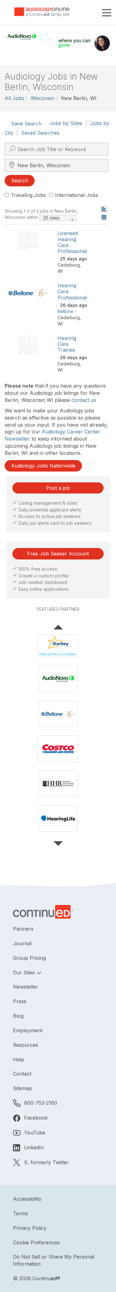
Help (18, 1059)
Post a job (58, 488)
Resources (25, 1045)
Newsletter (25, 987)
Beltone (65, 311)
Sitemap (22, 1088)
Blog (18, 1016)
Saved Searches (40, 133)
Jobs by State (65, 123)
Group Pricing (29, 958)
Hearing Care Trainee (67, 344)
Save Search (26, 123)
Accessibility (27, 1199)
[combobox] (57, 218)
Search (19, 180)
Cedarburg (69, 265)
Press (19, 1001)
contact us (83, 400)
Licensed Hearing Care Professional (72, 242)
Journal (22, 943)
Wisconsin (42, 98)
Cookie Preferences (36, 1242)
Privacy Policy (29, 1228)
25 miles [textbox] (51, 217)
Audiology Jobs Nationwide (43, 466)
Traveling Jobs (28, 195)
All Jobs (14, 98)
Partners (23, 929)
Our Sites (24, 972)
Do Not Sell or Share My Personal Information (53, 1260)
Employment (27, 1030)
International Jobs (76, 195)
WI (60, 271)
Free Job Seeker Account (58, 553)
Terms (20, 1213)
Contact (22, 1074)
